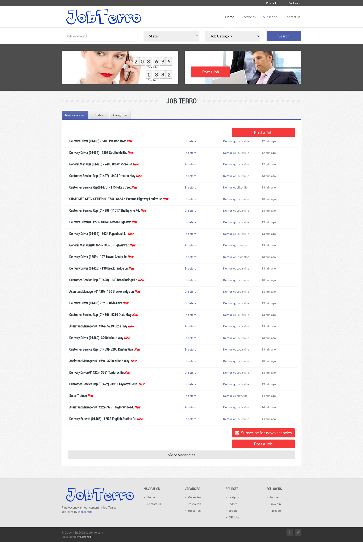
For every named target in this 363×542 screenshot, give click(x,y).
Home (229, 17)
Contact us (292, 17)
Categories (120, 115)
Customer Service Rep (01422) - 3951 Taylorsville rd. (103, 384)
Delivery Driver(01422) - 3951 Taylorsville (96, 372)
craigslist (235, 497)
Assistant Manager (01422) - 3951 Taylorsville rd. (101, 407)
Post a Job (272, 3)
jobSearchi (85, 511)
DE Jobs (234, 517)
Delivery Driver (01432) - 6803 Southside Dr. (98, 152)
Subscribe (270, 17)
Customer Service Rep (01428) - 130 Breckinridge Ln (103, 280)
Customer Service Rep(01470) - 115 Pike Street (100, 187)
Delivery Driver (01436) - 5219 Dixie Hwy (95, 303)
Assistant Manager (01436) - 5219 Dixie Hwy (98, 326)
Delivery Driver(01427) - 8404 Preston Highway (100, 222)
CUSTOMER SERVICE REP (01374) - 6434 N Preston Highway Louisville (115, 199)
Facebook (276, 510)
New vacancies (74, 115)
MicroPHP (87, 536)
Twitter (274, 497)
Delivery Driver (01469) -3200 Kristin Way (96, 337)
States (99, 115)
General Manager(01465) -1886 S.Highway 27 (99, 245)
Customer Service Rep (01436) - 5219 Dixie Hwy (100, 314)
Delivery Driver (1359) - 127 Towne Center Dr (98, 256)
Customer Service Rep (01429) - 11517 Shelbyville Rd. (104, 210)
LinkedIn (275, 504)
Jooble (233, 510)
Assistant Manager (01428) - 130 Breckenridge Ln (101, 291)
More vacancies (181, 454)
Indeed (233, 504)
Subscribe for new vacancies (266, 432)
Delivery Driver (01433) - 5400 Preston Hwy (97, 141)
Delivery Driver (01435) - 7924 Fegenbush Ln (98, 233)
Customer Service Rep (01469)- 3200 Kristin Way (101, 349)
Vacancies (248, 17)
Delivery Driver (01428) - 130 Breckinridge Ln (98, 268)
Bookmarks (295, 3)
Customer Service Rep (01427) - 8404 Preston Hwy (102, 175)
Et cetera (190, 141)
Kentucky (229, 141)
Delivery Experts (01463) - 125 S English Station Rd (102, 418)
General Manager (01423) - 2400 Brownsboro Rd (100, 164)
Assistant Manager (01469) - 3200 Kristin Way (99, 361)
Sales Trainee (78, 395)
